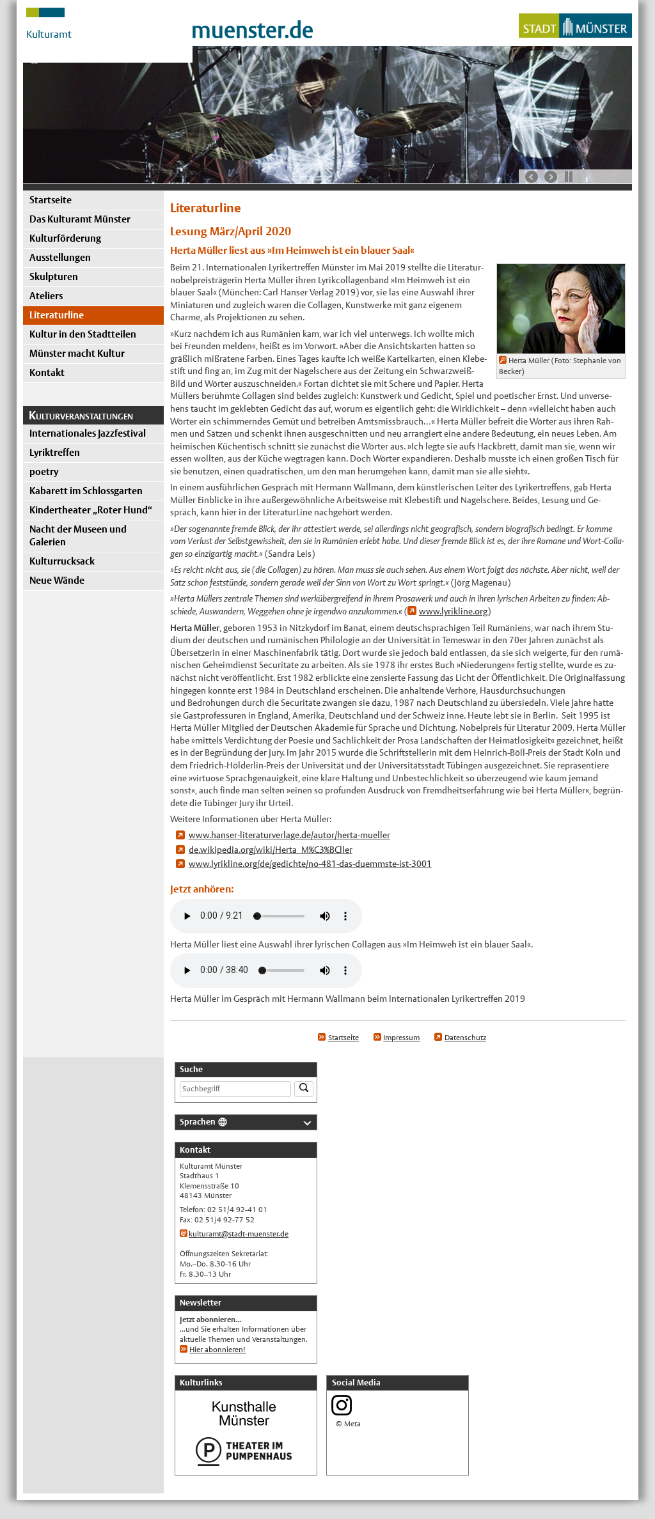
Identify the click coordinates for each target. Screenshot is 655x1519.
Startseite (50, 199)
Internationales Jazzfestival (87, 433)
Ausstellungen (60, 257)
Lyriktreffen (54, 452)
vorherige (531, 177)
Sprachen (198, 1121)
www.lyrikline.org (453, 611)
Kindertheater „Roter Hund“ (90, 509)
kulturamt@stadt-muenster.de (238, 1233)
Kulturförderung (65, 238)
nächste (550, 177)
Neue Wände (56, 580)
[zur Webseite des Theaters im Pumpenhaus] (244, 1465)
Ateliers (46, 295)
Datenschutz (465, 1037)
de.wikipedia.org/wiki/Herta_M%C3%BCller (270, 850)
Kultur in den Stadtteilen (82, 334)
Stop (568, 176)
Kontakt (47, 372)
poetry (43, 471)
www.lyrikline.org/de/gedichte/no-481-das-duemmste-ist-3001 (310, 864)
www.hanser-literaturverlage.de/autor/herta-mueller (289, 835)
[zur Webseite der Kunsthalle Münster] (244, 1426)
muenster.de (252, 30)
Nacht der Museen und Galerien (78, 535)
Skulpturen (53, 276)
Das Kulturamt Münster (79, 219)
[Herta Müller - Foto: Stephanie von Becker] (561, 346)
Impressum (401, 1037)
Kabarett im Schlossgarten (86, 490)
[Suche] (303, 1089)
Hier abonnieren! (217, 1349)
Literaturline (56, 314)
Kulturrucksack (62, 561)
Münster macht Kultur (77, 353)
